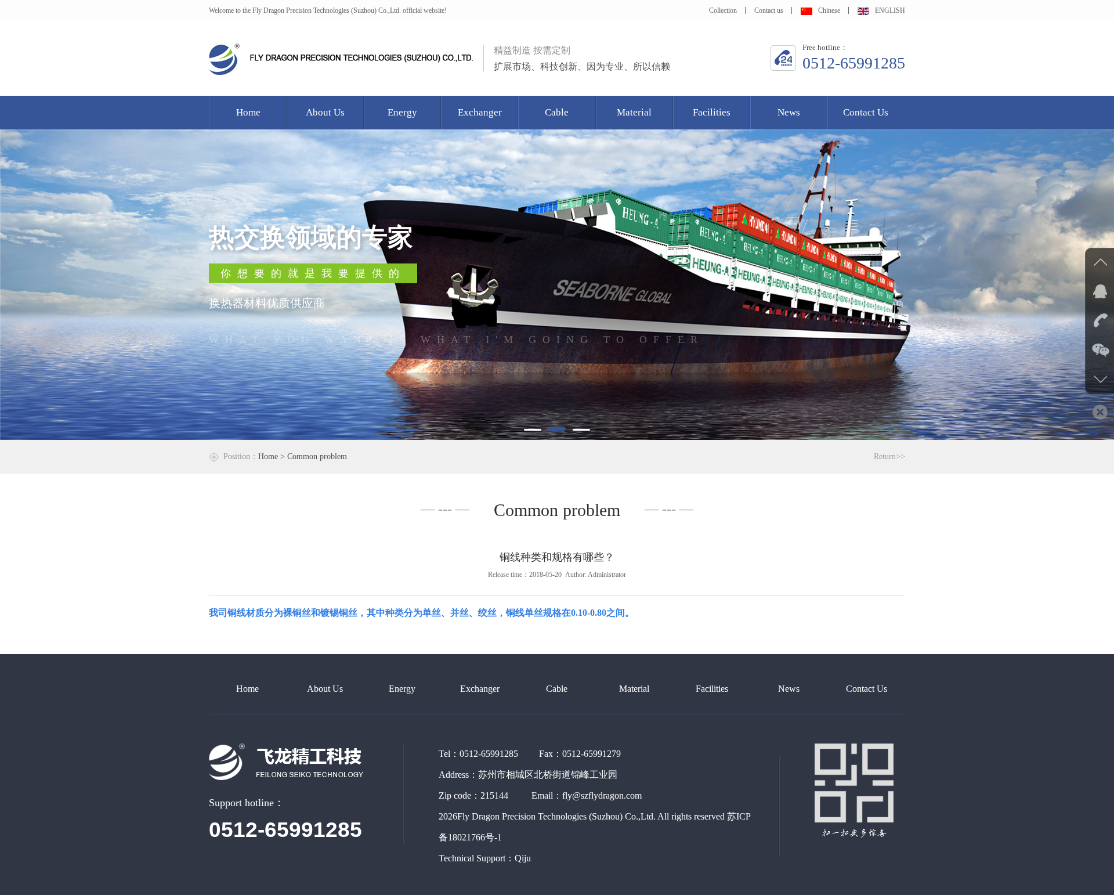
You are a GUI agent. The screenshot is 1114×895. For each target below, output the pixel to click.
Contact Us (865, 112)
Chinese (829, 10)
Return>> (889, 456)
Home (248, 112)
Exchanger (480, 112)
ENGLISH (890, 10)
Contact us (768, 10)
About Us (325, 112)
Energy (402, 112)
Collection (723, 10)
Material (634, 112)
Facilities (711, 112)
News (788, 112)
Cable (557, 112)
